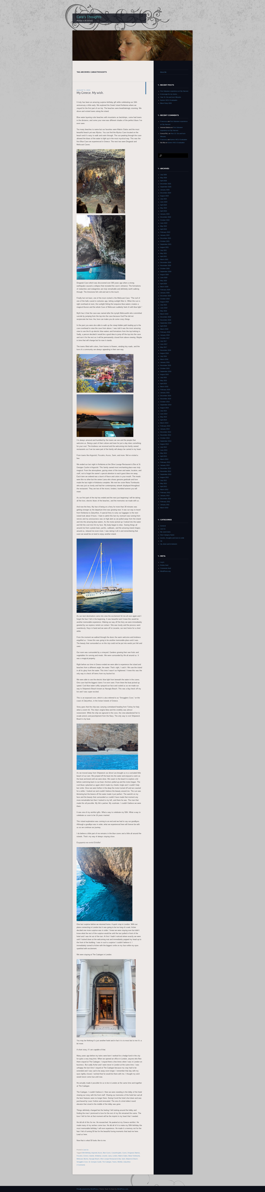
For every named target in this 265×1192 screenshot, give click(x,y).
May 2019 (163, 311)
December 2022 (165, 217)
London (114, 1156)
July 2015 (163, 377)
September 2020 (165, 271)
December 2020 (165, 262)
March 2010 (164, 507)
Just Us (85, 1150)
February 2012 (165, 492)
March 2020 (164, 286)
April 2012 (163, 486)
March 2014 (164, 423)
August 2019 (164, 302)
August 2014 (164, 408)
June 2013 (163, 450)
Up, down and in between (168, 544)
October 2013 (164, 438)
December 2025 (165, 184)
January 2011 (164, 504)
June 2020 (163, 277)
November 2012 (165, 471)
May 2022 (163, 226)
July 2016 (163, 356)
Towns (114, 1162)
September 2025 (165, 187)
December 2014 (165, 395)
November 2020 (165, 265)
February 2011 (165, 501)
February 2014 (165, 426)
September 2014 (165, 405)
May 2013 (163, 453)
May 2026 (163, 177)
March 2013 (164, 459)
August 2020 (164, 274)
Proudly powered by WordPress (87, 1189)
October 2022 (164, 220)
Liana (110, 1156)
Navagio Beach (94, 1159)
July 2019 (163, 305)
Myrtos (86, 1159)
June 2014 (163, 414)
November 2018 (165, 320)
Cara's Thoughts (89, 17)
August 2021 (164, 247)
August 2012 (164, 477)
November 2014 (165, 398)
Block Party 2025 (166, 103)
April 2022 (163, 229)
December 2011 (165, 498)
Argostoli (94, 1153)
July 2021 (163, 250)
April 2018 (163, 326)
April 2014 (163, 420)
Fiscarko (80, 1156)
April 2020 (163, 283)
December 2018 (165, 317)
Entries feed (164, 565)
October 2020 (164, 268)
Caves (124, 1153)
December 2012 (165, 468)
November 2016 (165, 350)
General (163, 526)
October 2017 (164, 338)
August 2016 (164, 353)
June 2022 (163, 223)
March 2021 (164, 259)
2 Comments (81, 1165)
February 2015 (165, 389)
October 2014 (164, 402)
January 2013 (164, 465)
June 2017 (163, 344)
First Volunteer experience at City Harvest (174, 91)
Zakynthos (127, 1162)
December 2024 (165, 193)
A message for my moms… (169, 94)
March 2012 (164, 489)
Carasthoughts (116, 1153)
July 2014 (163, 411)
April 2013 (163, 456)
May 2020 (163, 280)
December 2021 (165, 238)
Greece (85, 1156)
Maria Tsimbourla (134, 1156)
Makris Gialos (123, 1156)
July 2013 (163, 447)
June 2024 (163, 202)
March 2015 (164, 386)
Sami (123, 1159)
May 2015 (163, 380)
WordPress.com (122, 1189)
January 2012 (164, 495)
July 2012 (163, 480)
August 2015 (164, 374)
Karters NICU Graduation (168, 100)
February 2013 (165, 462)
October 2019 (164, 299)
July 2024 (163, 199)
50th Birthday (86, 1153)
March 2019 (164, 314)
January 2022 (164, 235)
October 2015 (164, 368)
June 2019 (163, 308)
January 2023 (164, 214)
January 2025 (164, 190)
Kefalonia (98, 1156)
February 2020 (165, 290)
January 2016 (164, 362)
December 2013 (165, 432)
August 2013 (164, 444)
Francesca (164, 121)
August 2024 (164, 196)
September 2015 (165, 371)
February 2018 (165, 332)
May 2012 (163, 483)
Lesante (104, 1156)
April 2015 (163, 383)
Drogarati (131, 1153)
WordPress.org (165, 571)
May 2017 (163, 347)
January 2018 (164, 335)
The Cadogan (106, 1162)
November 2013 (165, 435)
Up (161, 541)
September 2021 (165, 244)
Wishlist (120, 1162)
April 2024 (163, 205)
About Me (163, 72)
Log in (162, 562)
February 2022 (165, 232)
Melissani (80, 1159)
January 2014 (164, 429)
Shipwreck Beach (132, 1159)
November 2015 (165, 365)
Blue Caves (107, 1153)
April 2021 (163, 256)
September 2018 (165, 323)
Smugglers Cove (82, 1162)
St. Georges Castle (95, 1162)
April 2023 (163, 211)
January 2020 (164, 293)
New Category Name (167, 535)
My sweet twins (165, 532)
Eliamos (137, 1153)
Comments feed (165, 568)
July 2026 (163, 174)
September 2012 (165, 474)
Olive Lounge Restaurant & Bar (110, 1159)
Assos (100, 1153)
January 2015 (164, 392)
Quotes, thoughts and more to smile (172, 538)
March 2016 (164, 359)
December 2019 (165, 296)
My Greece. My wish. (90, 92)
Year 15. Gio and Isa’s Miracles (170, 97)
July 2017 (163, 341)
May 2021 (163, 253)
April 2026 (163, 181)
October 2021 (164, 241)
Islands (91, 1156)
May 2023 (163, 208)
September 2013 (165, 441)
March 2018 (164, 329)
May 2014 (163, 417)
